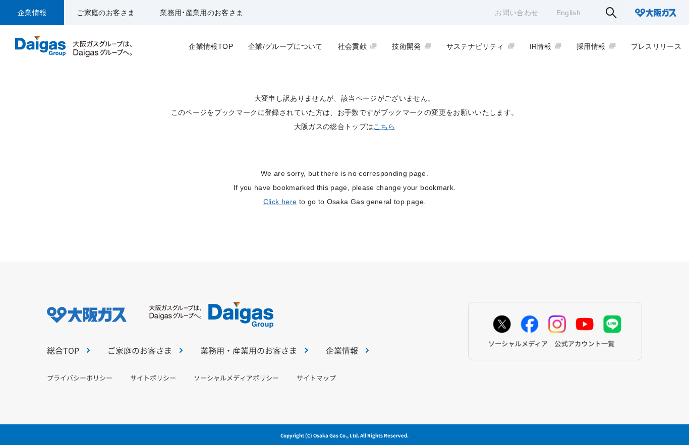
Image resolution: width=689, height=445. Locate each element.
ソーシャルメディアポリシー (236, 378)
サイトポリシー (153, 378)
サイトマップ (316, 378)
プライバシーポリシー (79, 378)
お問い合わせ (516, 13)
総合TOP (63, 350)
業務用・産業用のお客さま (201, 13)
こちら (384, 126)
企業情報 (32, 13)
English (568, 13)
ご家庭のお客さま (106, 13)
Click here (280, 202)
